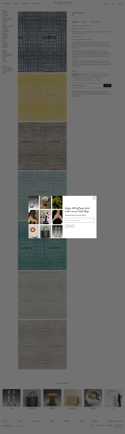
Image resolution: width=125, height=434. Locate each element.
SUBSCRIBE (69, 226)
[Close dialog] (94, 198)
